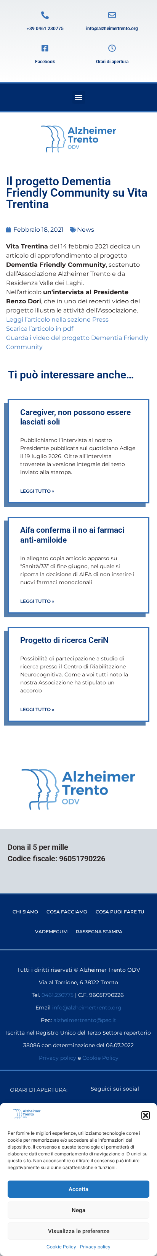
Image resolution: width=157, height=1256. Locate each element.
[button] (145, 1115)
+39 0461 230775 (45, 28)
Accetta (78, 1189)
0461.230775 (58, 995)
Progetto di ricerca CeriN (64, 640)
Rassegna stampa (99, 931)
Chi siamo (25, 912)
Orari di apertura (112, 61)
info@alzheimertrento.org (112, 28)
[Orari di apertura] (112, 48)
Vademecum (51, 931)
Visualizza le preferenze (78, 1231)
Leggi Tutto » (37, 491)
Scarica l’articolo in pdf (39, 328)
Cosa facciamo (66, 912)
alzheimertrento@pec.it (84, 1020)
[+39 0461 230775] (45, 15)
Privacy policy (95, 1247)
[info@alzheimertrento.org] (112, 15)
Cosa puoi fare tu (120, 912)
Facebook (45, 61)
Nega (78, 1210)
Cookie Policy (61, 1247)
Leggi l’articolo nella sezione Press (57, 319)
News (85, 229)
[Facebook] (45, 48)
